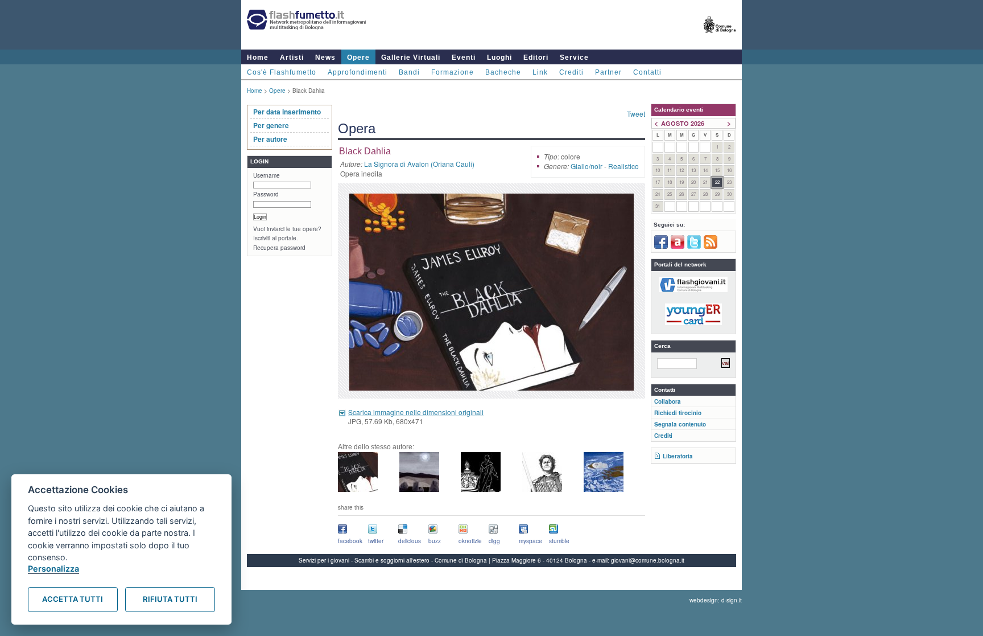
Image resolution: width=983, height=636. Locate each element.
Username (266, 175)
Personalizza (53, 568)
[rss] (710, 247)
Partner (608, 72)
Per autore (270, 139)
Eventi (464, 57)
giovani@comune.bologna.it (647, 560)
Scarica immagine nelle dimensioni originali (416, 412)
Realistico (623, 166)
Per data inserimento (287, 111)
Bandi (409, 72)
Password (266, 194)
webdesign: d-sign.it (715, 600)
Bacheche (503, 72)
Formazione (452, 72)
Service (574, 57)
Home (258, 57)
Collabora (667, 401)
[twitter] (694, 247)
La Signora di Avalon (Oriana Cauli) (419, 164)
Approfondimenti (357, 72)
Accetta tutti (72, 599)
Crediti (571, 72)
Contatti (647, 72)
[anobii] (677, 247)
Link (540, 72)
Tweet (636, 113)
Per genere (271, 125)
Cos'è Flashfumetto (281, 72)
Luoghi (499, 57)
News (325, 57)
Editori (535, 57)
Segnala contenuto (680, 424)
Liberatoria (678, 456)
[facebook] (661, 247)
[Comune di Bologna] (720, 37)
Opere (358, 57)
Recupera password (279, 248)
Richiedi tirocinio (677, 413)
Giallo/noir (586, 166)
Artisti (292, 57)
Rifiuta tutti (170, 599)
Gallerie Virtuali (410, 57)
